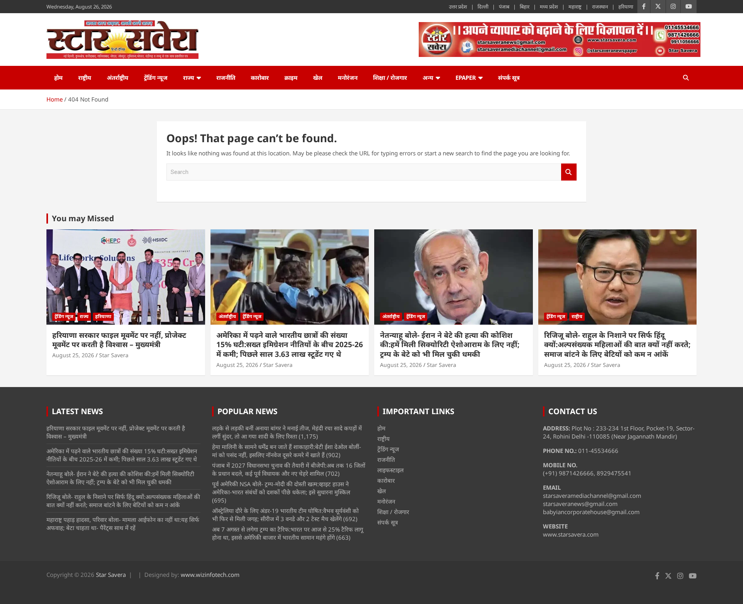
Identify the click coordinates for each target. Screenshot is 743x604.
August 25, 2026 (73, 355)
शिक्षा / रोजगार (390, 77)
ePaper (465, 77)
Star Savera (113, 355)
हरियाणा (625, 6)
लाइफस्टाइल (390, 470)
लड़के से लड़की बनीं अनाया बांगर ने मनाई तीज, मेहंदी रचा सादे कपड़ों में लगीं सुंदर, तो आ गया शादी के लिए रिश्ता (287, 432)
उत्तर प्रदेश (458, 6)
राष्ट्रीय (84, 77)
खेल (317, 77)
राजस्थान (600, 6)
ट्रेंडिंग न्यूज (156, 77)
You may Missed (83, 218)
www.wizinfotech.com (210, 574)
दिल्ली (483, 6)
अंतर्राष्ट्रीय (117, 77)
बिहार (524, 6)
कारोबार (260, 77)
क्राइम (291, 77)
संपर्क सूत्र (509, 77)
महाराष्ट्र (575, 6)
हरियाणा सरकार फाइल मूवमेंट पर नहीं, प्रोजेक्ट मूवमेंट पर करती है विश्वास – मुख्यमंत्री (119, 340)
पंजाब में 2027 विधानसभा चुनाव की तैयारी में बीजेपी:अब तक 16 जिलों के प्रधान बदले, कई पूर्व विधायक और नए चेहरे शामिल (288, 469)
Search (569, 172)
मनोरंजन (348, 77)
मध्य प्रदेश (549, 6)
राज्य (188, 77)
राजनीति (225, 77)
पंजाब (504, 6)
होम (58, 77)
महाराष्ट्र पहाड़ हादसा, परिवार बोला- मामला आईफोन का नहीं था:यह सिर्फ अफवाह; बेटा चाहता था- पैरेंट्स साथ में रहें (122, 524)
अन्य (428, 77)
